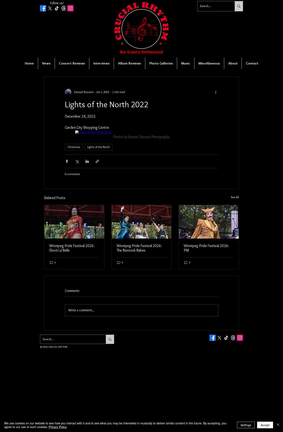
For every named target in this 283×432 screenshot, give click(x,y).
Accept (265, 425)
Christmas (74, 147)
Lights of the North (98, 147)
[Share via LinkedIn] (87, 161)
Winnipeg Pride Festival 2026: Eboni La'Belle (71, 248)
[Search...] (239, 6)
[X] (50, 8)
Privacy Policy (58, 427)
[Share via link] (97, 161)
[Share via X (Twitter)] (77, 161)
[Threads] (63, 8)
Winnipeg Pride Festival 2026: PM (206, 248)
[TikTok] (57, 8)
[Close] (278, 425)
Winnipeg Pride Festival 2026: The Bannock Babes (139, 248)
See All (235, 197)
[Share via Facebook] (67, 161)
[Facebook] (43, 8)
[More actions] (215, 92)
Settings (246, 425)
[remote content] (141, 132)
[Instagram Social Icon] (70, 8)
